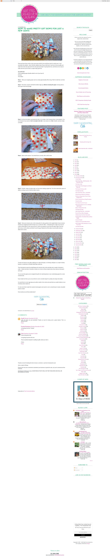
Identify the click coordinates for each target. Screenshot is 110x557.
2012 (76, 250)
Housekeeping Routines (83, 88)
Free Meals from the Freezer (81, 202)
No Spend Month (82, 349)
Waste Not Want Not (82, 374)
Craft (82, 323)
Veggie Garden (82, 373)
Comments (77, 470)
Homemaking (82, 338)
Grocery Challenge (82, 334)
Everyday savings (82, 326)
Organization (82, 351)
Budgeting (82, 310)
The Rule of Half (78, 184)
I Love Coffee (78, 179)
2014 (76, 247)
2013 (76, 248)
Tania (22, 333)
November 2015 (79, 177)
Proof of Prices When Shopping (81, 213)
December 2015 (79, 175)
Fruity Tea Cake (78, 201)
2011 (76, 252)
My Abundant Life (83, 431)
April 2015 (78, 239)
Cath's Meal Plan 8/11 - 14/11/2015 (82, 211)
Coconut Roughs (78, 219)
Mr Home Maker (82, 451)
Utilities (82, 371)
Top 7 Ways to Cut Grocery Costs (82, 370)
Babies (82, 309)
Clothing (82, 320)
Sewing (82, 362)
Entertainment (82, 324)
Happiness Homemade (83, 79)
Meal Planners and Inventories (83, 96)
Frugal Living (82, 329)
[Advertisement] (27, 382)
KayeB (22, 318)
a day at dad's (82, 442)
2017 (76, 170)
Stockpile (82, 367)
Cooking (82, 321)
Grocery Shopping (82, 335)
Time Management (82, 368)
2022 (76, 161)
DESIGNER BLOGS (59, 555)
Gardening (82, 331)
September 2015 (79, 230)
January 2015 (79, 244)
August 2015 (78, 232)
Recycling (82, 357)
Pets (82, 354)
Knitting (82, 340)
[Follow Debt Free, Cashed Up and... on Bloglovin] (41, 305)
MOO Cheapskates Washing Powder (83, 100)
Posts (76, 467)
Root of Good (83, 421)
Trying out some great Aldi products (82, 221)
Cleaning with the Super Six (85, 141)
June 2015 (78, 235)
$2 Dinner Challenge (82, 306)
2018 (76, 168)
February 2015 (79, 243)
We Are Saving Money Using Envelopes (83, 199)
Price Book (82, 356)
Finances (82, 327)
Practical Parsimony (26, 326)
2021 (76, 163)
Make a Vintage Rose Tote (80, 207)
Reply (22, 322)
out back (83, 441)
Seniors (82, 360)
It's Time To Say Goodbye (85, 452)
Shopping (82, 363)
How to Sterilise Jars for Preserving (83, 92)
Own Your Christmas (82, 353)
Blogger (88, 543)
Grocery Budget (82, 332)
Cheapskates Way (82, 313)
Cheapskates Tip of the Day (81, 312)
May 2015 (78, 237)
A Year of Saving (82, 307)
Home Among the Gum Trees (83, 72)
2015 (76, 174)
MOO (82, 343)
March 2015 (78, 241)
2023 (76, 159)
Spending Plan (82, 365)
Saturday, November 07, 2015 (30, 333)
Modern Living (82, 348)
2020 (76, 165)
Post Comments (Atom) (29, 391)
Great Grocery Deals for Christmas (82, 194)
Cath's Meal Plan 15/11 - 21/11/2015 (82, 192)
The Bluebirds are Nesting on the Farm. (83, 411)
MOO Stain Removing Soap (83, 104)
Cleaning (82, 318)
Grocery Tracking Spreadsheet (82, 337)
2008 (76, 257)
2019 (76, 167)
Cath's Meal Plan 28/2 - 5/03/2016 (85, 148)
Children (82, 315)
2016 (76, 172)
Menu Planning (82, 345)
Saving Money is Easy (82, 359)
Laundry (82, 342)
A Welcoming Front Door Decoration (82, 214)
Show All (91, 460)
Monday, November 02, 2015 (31, 318)
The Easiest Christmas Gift (80, 189)
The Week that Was (79, 190)
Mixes (82, 346)
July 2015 (78, 234)
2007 (76, 259)
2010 (76, 254)
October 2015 (79, 228)
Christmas (82, 317)
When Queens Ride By (83, 83)
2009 (76, 256)
